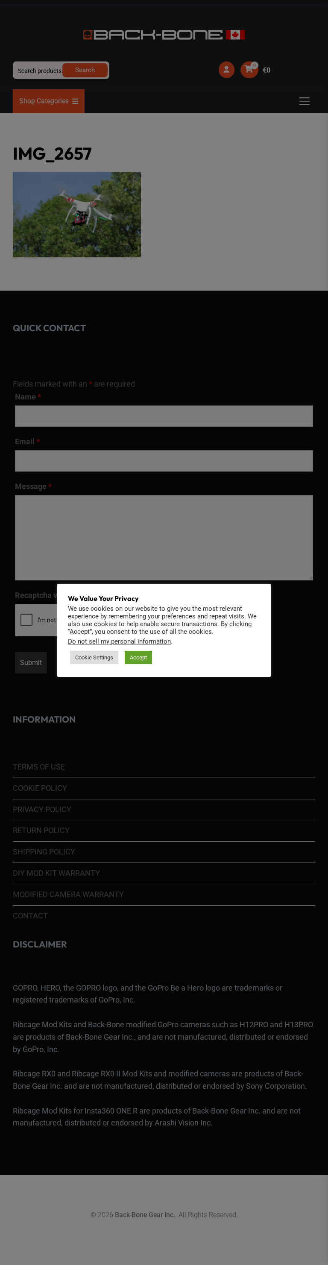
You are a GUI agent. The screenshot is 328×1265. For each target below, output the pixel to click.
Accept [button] (138, 657)
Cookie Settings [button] (94, 657)
